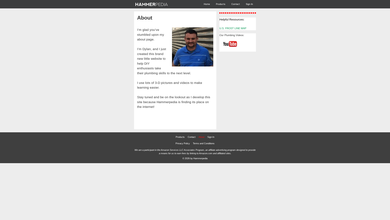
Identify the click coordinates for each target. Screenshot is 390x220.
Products (220, 4)
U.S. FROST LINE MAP (232, 28)
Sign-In (249, 4)
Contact (235, 4)
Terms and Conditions (203, 143)
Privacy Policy (183, 143)
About (201, 137)
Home (207, 4)
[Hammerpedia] (152, 4)
